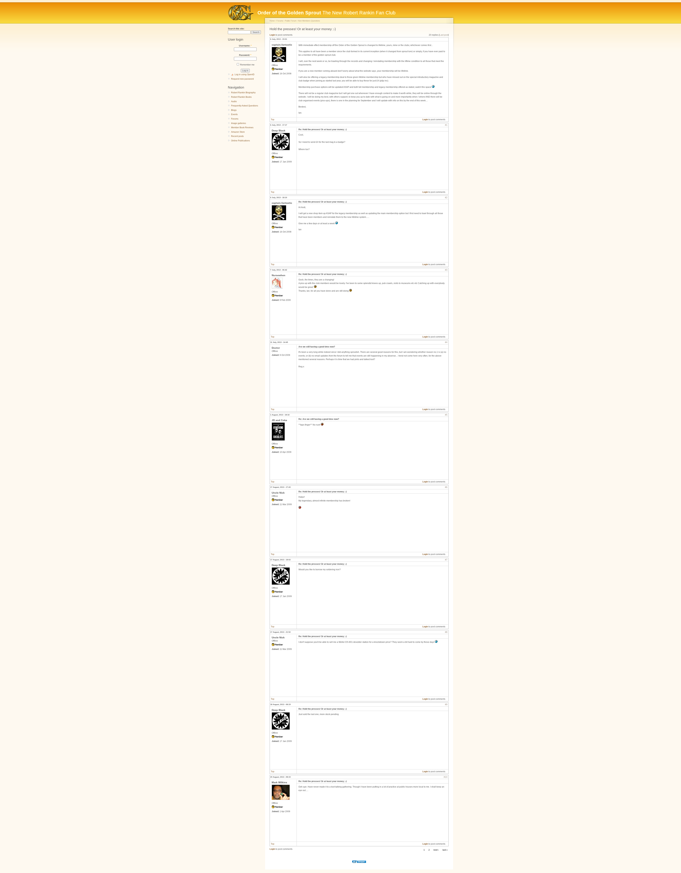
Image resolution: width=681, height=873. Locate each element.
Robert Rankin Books (241, 97)
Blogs (234, 110)
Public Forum (290, 21)
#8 (446, 632)
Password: (245, 55)
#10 (445, 777)
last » (445, 850)
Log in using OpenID (244, 74)
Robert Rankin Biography (243, 92)
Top (272, 119)
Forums (234, 119)
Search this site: (236, 28)
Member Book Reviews (242, 127)
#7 (446, 560)
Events (234, 114)
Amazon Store (238, 132)
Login (272, 35)
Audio (234, 101)
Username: (245, 46)
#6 (446, 487)
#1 (446, 125)
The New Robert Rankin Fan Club (326, 12)
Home (272, 21)
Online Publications (240, 140)
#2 (446, 197)
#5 (446, 415)
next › (436, 850)
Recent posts (237, 136)
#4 (446, 342)
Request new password (242, 79)
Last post (443, 35)
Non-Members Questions (309, 21)
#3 (446, 270)
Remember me (247, 64)
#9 (446, 704)
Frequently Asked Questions (244, 105)
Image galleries (238, 123)
